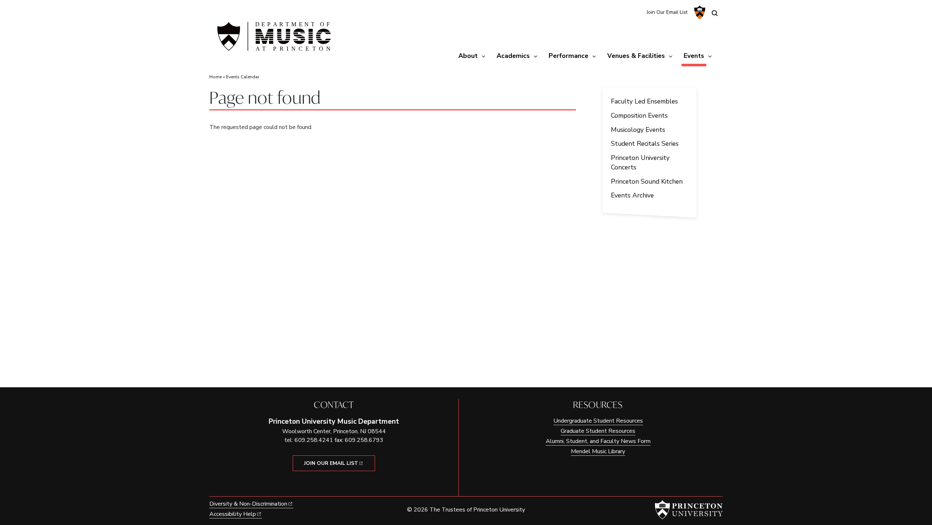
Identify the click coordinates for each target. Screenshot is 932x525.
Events (695, 55)
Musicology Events (638, 129)
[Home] (273, 39)
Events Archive (632, 195)
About (468, 55)
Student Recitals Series (645, 143)
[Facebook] (636, 12)
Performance (568, 55)
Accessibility (232, 514)
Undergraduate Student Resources (598, 421)
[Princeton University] (698, 12)
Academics (513, 55)
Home (215, 77)
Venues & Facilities (636, 55)
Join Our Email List (667, 12)
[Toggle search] (715, 13)
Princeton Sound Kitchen (647, 181)
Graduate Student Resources (598, 431)
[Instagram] (624, 12)
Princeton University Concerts (640, 162)
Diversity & (248, 504)
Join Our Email (331, 463)
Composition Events (639, 115)
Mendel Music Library (598, 451)
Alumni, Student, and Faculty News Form (598, 441)
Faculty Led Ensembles (644, 101)
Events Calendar (242, 77)
